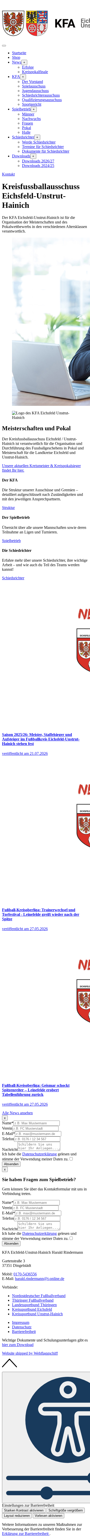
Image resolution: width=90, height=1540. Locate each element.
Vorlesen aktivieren (48, 1516)
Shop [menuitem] (16, 57)
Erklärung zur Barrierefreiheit (26, 1533)
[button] (4, 45)
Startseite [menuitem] (19, 53)
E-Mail (8, 1133)
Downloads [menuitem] (21, 156)
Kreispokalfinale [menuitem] (35, 72)
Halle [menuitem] (26, 132)
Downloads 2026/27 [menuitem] (38, 161)
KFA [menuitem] (16, 76)
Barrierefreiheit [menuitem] (24, 1331)
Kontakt (8, 174)
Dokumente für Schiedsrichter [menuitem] (45, 151)
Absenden (11, 1164)
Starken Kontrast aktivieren (24, 1510)
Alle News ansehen (17, 1113)
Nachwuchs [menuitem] (31, 119)
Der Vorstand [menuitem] (32, 81)
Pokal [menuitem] (26, 128)
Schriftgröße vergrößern (65, 1510)
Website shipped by (30, 1353)
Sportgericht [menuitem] (31, 104)
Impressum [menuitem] (20, 1322)
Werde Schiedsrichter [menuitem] (39, 142)
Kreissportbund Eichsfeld (32, 1309)
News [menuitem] (16, 62)
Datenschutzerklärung (39, 1154)
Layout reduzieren (17, 1516)
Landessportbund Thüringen (34, 1305)
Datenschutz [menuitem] (22, 1327)
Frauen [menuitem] (27, 123)
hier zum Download (18, 1345)
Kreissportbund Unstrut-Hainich (37, 1314)
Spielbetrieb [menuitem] (21, 109)
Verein (7, 1128)
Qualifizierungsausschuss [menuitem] (42, 100)
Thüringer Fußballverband (33, 1300)
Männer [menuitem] (28, 114)
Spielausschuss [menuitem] (34, 86)
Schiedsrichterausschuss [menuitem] (41, 95)
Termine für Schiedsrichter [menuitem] (43, 147)
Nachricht (10, 1149)
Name (8, 1123)
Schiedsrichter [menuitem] (23, 137)
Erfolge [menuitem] (28, 67)
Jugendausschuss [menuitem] (35, 91)
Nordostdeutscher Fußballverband (39, 1296)
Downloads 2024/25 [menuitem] (38, 165)
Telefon (8, 1139)
